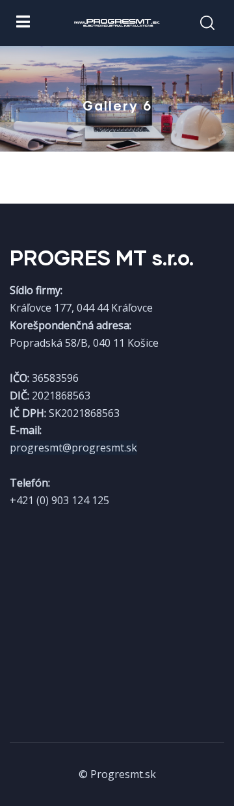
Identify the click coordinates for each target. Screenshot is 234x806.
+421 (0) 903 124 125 (59, 500)
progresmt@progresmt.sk (73, 447)
